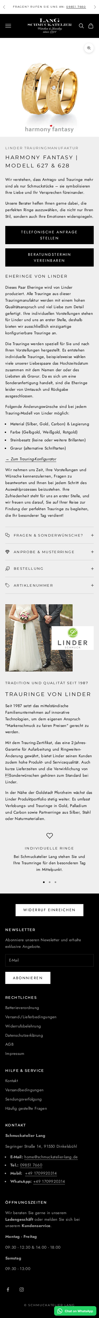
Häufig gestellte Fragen (26, 1108)
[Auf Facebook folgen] (8, 1289)
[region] (49, 853)
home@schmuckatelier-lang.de (51, 1157)
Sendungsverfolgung (23, 1099)
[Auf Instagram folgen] (21, 1289)
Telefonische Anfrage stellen (49, 235)
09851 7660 (76, 5)
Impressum (15, 1053)
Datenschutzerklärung (24, 1035)
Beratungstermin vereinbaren (49, 257)
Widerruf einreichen (49, 910)
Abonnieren (28, 978)
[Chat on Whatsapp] (75, 1310)
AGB (9, 1044)
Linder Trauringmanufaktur (41, 148)
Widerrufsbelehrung (23, 1026)
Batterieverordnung (22, 1008)
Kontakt (11, 1081)
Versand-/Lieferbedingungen (31, 1017)
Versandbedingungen (24, 1090)
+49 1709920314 (41, 1173)
